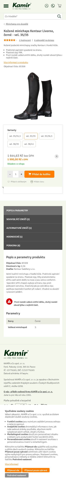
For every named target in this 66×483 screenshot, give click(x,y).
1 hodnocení (25, 40)
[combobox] (30, 16)
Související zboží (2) (18, 219)
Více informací (11, 464)
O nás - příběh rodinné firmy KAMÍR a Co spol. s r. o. (28, 391)
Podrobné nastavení (16, 475)
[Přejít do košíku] (59, 6)
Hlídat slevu (39, 181)
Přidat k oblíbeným (18, 181)
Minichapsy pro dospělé (17, 24)
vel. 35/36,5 (46, 136)
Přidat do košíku (41, 174)
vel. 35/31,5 (15, 136)
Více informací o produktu (16, 62)
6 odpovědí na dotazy (44, 40)
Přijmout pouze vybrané (35, 470)
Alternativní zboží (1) (19, 228)
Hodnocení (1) (14, 236)
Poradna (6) (13, 245)
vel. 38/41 (29, 144)
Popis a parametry (17, 210)
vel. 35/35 (31, 136)
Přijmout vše (13, 470)
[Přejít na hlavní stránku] (25, 6)
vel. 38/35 (14, 144)
